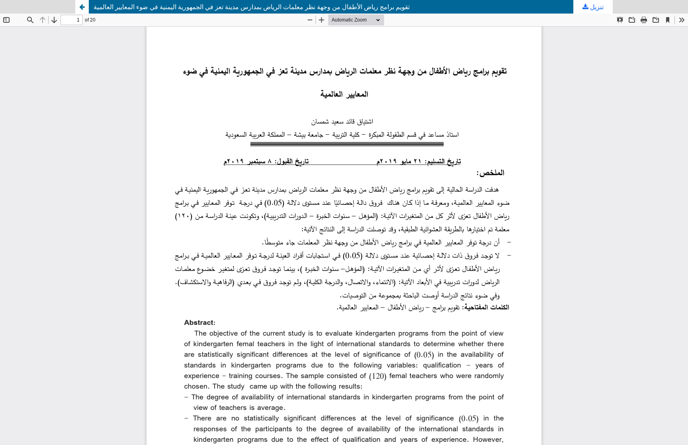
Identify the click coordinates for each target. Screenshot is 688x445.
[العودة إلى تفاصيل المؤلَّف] (82, 7)
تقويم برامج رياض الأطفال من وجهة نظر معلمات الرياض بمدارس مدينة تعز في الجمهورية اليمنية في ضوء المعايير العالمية (252, 6)
